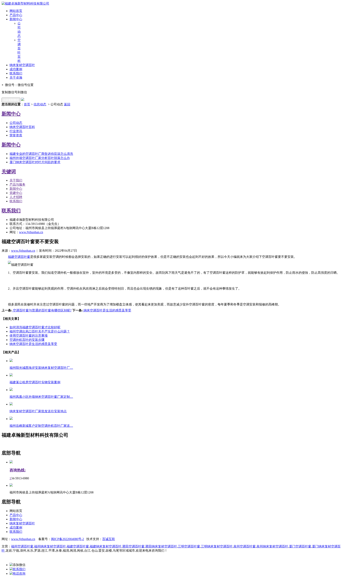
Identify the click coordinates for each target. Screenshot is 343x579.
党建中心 (16, 193)
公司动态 (16, 122)
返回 (67, 104)
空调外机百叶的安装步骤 (27, 339)
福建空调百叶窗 (19, 256)
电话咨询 (19, 573)
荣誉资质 (16, 135)
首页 (27, 104)
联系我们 (16, 73)
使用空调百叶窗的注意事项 (29, 335)
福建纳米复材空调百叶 (105, 546)
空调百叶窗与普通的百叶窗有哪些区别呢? (41, 310)
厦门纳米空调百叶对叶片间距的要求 (35, 162)
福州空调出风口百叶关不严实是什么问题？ (40, 331)
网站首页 (16, 11)
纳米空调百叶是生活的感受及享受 (107, 310)
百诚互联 (108, 539)
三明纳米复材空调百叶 (217, 546)
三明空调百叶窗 (189, 546)
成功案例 (16, 69)
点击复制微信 (11, 99)
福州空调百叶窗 (22, 546)
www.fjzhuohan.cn (31, 232)
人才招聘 (16, 197)
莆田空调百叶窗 (133, 546)
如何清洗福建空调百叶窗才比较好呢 (35, 327)
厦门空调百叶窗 (300, 546)
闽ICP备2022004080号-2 (67, 539)
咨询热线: (18, 470)
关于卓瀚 (16, 77)
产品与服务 (17, 184)
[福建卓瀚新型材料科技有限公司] (25, 3)
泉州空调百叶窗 (244, 546)
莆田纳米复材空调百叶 (161, 546)
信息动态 (40, 104)
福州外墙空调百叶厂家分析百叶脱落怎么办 (40, 158)
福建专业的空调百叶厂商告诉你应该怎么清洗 (41, 153)
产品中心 (16, 15)
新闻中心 (16, 19)
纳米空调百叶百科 (22, 127)
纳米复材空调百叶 (22, 65)
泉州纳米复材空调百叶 (272, 546)
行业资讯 (16, 131)
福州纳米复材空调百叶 (50, 546)
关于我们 (16, 180)
